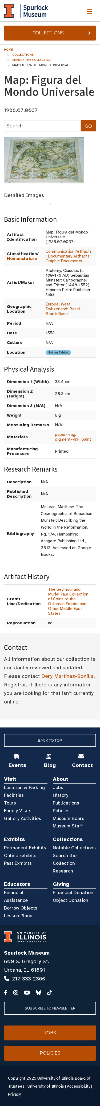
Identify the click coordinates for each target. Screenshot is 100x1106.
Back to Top (50, 740)
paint (86, 439)
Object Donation (70, 900)
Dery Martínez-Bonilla (67, 676)
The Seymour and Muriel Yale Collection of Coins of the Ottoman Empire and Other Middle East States (68, 601)
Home (8, 49)
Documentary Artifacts (69, 256)
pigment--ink (67, 439)
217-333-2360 (29, 978)
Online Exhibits (20, 855)
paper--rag (65, 434)
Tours (10, 803)
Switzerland (56, 309)
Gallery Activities (22, 818)
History (60, 795)
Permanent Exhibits (25, 848)
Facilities (14, 795)
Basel (63, 313)
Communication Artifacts (69, 251)
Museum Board (69, 818)
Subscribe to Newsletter (50, 1008)
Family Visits (17, 811)
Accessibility (78, 1086)
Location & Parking (24, 787)
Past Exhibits (18, 863)
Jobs (58, 787)
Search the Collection (31, 60)
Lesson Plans (18, 916)
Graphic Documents (64, 261)
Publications (66, 803)
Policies (61, 811)
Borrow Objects (20, 908)
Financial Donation (73, 892)
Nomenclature (22, 258)
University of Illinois (45, 1086)
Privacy (14, 1094)
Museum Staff (68, 826)
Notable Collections (74, 848)
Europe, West (58, 304)
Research (63, 871)
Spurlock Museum (27, 953)
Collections (48, 32)
